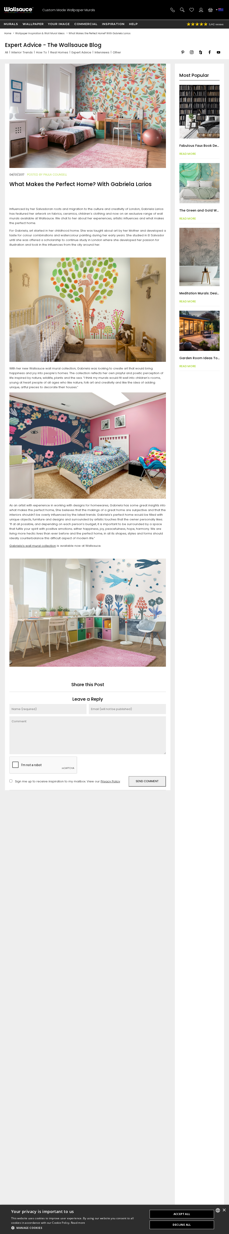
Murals (11, 24)
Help (133, 24)
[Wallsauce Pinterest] (182, 56)
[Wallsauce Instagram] (191, 56)
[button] (77, 1228)
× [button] (224, 1210)
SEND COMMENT (147, 781)
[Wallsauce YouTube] (218, 56)
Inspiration (113, 24)
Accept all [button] (182, 1214)
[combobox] (218, 1210)
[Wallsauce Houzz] (200, 56)
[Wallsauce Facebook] (209, 56)
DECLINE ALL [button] (182, 1225)
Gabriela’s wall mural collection (32, 546)
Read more (78, 1223)
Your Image (59, 24)
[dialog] (114, 1219)
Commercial (86, 24)
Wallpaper (33, 24)
